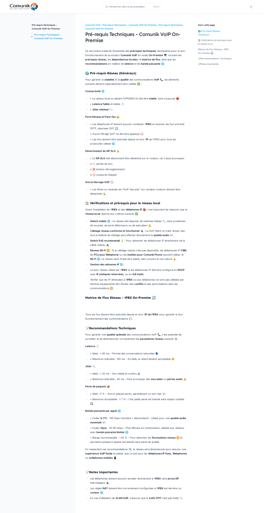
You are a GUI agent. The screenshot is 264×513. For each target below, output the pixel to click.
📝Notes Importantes (208, 64)
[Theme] (251, 7)
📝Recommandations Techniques (215, 58)
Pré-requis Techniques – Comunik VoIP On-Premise (48, 36)
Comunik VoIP (92, 25)
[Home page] (21, 6)
